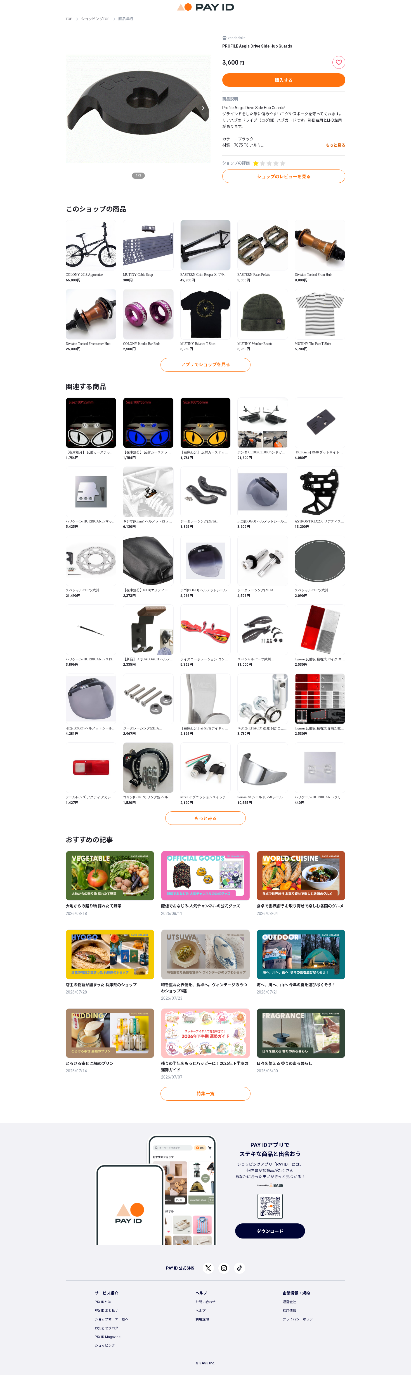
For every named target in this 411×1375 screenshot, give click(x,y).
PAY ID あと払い (107, 1311)
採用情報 (289, 1311)
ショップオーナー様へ (111, 1319)
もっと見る (335, 145)
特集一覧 (205, 1093)
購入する (284, 80)
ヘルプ (200, 1311)
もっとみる (205, 818)
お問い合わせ (205, 1302)
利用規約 (202, 1319)
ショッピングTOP (95, 19)
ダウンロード (270, 1231)
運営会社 (289, 1302)
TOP (69, 19)
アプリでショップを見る (205, 364)
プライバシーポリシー (299, 1319)
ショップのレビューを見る (284, 176)
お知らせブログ (106, 1328)
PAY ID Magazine (108, 1337)
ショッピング (105, 1346)
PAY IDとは (103, 1302)
